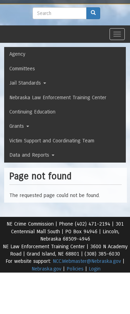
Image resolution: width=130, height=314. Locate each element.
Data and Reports (30, 155)
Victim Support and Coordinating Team (51, 141)
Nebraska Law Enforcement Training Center (57, 97)
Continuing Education (32, 112)
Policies (75, 269)
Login (95, 269)
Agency (17, 54)
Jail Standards (26, 83)
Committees (22, 68)
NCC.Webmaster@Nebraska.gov (87, 261)
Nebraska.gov (46, 269)
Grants (17, 126)
